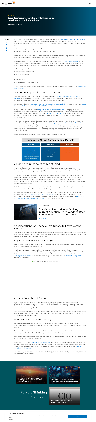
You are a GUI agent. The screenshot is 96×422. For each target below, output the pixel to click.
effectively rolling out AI (73, 256)
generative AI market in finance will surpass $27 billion (48, 104)
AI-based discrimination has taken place (40, 194)
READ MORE (43, 218)
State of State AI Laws (70, 61)
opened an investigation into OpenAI (73, 39)
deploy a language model (55, 113)
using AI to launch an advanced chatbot (50, 110)
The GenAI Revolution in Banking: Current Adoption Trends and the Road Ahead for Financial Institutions (62, 212)
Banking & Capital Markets (41, 342)
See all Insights (38, 398)
